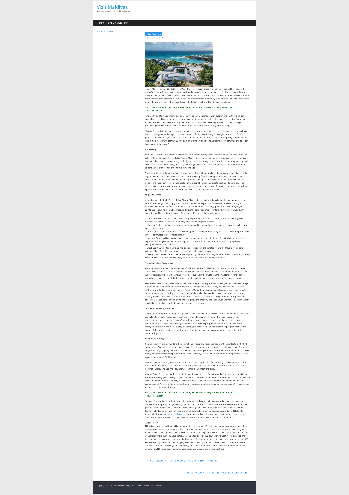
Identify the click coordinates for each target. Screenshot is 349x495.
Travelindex (158, 485)
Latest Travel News (154, 34)
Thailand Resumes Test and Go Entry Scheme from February (180, 460)
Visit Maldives (112, 7)
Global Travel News (117, 23)
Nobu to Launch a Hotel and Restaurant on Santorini (219, 472)
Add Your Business (105, 31)
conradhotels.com (175, 414)
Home (101, 23)
